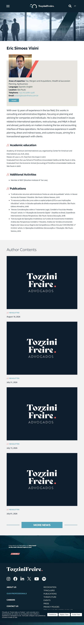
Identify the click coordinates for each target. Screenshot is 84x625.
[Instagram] (8, 579)
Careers (11, 600)
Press (46, 603)
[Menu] (8, 6)
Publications (50, 594)
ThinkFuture (50, 597)
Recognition (50, 587)
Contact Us (12, 606)
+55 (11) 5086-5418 (27, 92)
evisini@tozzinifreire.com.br (26, 95)
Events (47, 600)
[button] (70, 6)
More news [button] (42, 525)
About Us (11, 587)
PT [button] (75, 6)
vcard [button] (13, 100)
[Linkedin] (22, 579)
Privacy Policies (51, 607)
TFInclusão (49, 590)
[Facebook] (15, 579)
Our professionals (17, 593)
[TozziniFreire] (42, 6)
